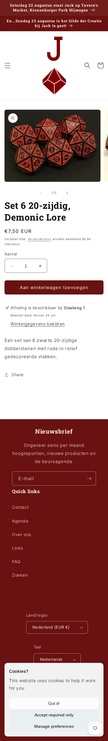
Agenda (20, 520)
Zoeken (20, 575)
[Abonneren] (89, 478)
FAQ (16, 561)
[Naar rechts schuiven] (67, 193)
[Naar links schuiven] (40, 193)
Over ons (21, 534)
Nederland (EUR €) (51, 627)
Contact (20, 507)
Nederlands (51, 659)
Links (17, 547)
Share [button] (17, 374)
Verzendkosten (40, 239)
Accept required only (54, 714)
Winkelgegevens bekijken (37, 323)
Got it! (54, 703)
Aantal (10, 254)
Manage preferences (54, 726)
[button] (7, 65)
